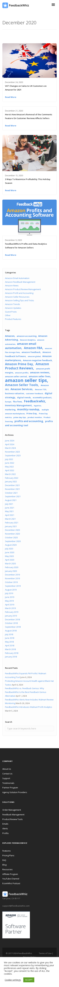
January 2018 (11, 656)
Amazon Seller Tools (21, 385)
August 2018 (11, 630)
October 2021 (11, 492)
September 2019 (13, 586)
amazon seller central (16, 376)
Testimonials (8, 783)
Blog (4, 864)
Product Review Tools (12, 819)
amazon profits (21, 373)
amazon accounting (27, 336)
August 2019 (11, 589)
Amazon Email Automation (17, 278)
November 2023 (12, 451)
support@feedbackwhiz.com (16, 905)
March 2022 (10, 474)
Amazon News (12, 285)
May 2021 (9, 511)
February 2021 (11, 522)
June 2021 (9, 507)
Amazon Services (21, 389)
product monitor (35, 417)
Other (8, 315)
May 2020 (9, 556)
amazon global (34, 356)
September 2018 (13, 626)
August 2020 (11, 544)
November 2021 (12, 489)
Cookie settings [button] (13, 979)
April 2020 (9, 559)
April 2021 (9, 515)
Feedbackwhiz (34, 401)
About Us (6, 768)
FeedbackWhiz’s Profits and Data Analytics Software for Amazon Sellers (26, 245)
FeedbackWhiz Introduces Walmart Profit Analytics (28, 707)
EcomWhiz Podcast (11, 883)
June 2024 (9, 440)
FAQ (4, 860)
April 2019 (9, 604)
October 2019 (11, 582)
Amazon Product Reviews (27, 366)
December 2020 (12, 530)
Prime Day (31, 413)
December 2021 (12, 485)
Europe (8, 402)
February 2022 (11, 477)
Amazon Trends (12, 304)
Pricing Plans (8, 855)
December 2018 (12, 619)
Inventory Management (18, 405)
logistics (37, 406)
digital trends (24, 397)
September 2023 (13, 455)
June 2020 (9, 552)
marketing (10, 409)
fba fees (17, 401)
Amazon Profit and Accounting (19, 293)
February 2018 (11, 653)
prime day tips (19, 417)
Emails (5, 823)
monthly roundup (28, 409)
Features (6, 850)
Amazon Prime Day (19, 364)
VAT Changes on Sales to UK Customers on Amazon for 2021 (26, 88)
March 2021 (10, 518)
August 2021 (11, 500)
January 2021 (11, 526)
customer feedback (34, 393)
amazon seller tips (26, 380)
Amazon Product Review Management (23, 289)
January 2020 (11, 571)
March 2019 (10, 608)
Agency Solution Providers (14, 792)
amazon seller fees (39, 376)
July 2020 (9, 548)
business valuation (14, 393)
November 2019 (12, 578)
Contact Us (7, 773)
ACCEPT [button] (28, 979)
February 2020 (11, 567)
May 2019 (9, 600)
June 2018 (9, 638)
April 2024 (9, 444)
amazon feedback (31, 352)
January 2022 (11, 481)
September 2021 (13, 496)
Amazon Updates (13, 308)
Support (6, 778)
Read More (10, 97)
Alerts (5, 828)
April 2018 (9, 645)
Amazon (9, 335)
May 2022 (9, 466)
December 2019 (12, 574)
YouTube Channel (10, 878)
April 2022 (9, 470)
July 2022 (9, 459)
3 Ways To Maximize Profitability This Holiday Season (27, 181)
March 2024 (10, 448)
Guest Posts (11, 311)
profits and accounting (28, 421)
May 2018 (9, 641)
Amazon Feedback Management (20, 281)
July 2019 (9, 593)
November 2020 (12, 533)
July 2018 (9, 634)
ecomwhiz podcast (42, 397)
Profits (5, 833)
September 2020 (13, 541)
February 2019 (11, 612)
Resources (7, 869)
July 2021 (9, 504)
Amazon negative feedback (37, 360)
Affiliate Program (10, 874)
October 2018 (11, 623)
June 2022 (9, 462)
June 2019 (9, 597)
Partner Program (10, 787)
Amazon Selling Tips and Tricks (19, 300)
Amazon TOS (40, 389)
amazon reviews (39, 372)
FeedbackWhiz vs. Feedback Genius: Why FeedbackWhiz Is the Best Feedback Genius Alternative (25, 692)
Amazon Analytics (27, 340)
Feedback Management (13, 814)
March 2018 (10, 649)
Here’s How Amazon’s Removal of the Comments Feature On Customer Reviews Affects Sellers (28, 116)
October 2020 (11, 537)
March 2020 (10, 563)
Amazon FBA (33, 348)
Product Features (13, 319)
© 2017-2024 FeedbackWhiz (19, 953)
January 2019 (11, 615)
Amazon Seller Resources (17, 296)
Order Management (11, 809)
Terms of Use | (46, 953)
